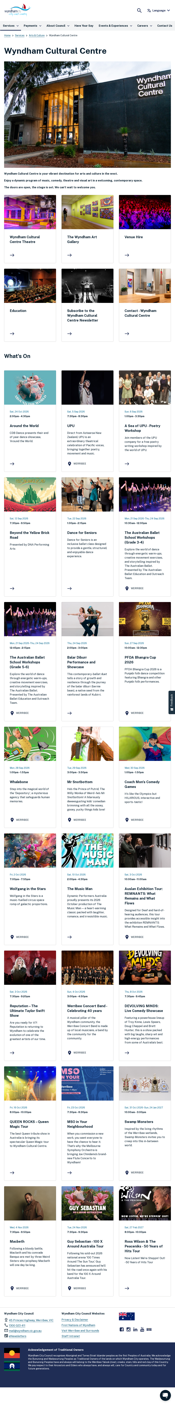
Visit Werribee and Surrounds (80, 1330)
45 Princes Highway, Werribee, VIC (31, 1320)
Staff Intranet (71, 1336)
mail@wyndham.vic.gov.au (25, 1330)
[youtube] (142, 1329)
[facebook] (121, 1329)
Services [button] (11, 26)
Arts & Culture (37, 35)
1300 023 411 (17, 1325)
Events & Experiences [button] (116, 26)
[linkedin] (135, 1329)
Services (19, 35)
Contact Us (164, 25)
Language (156, 11)
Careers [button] (145, 26)
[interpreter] (149, 1329)
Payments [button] (33, 26)
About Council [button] (58, 26)
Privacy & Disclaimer (75, 1319)
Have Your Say (84, 25)
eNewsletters (17, 1336)
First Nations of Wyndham (78, 1325)
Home (7, 35)
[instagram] (128, 1329)
